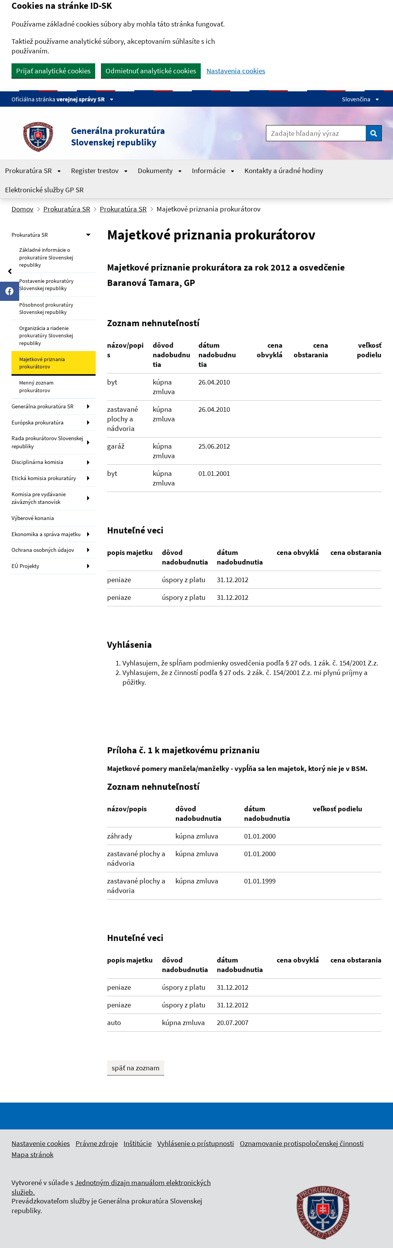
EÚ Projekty (25, 566)
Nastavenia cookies (235, 70)
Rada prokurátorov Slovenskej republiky (47, 442)
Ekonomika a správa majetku (46, 534)
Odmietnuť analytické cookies (151, 70)
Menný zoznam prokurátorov (36, 386)
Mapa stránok (32, 1154)
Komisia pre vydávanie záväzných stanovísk (39, 498)
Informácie (209, 170)
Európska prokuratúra (38, 422)
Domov (22, 208)
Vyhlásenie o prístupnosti (195, 1143)
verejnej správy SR (81, 99)
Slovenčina (357, 99)
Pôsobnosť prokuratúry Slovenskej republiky (46, 308)
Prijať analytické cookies (53, 70)
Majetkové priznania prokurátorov (42, 363)
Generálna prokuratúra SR (43, 406)
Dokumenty (156, 170)
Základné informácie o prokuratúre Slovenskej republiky (46, 257)
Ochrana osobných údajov (43, 549)
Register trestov (95, 170)
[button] (120, 136)
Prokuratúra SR (29, 170)
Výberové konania (33, 518)
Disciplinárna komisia (37, 462)
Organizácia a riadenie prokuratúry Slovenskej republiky (46, 336)
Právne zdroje (97, 1143)
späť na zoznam (136, 1067)
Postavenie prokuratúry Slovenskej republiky (46, 284)
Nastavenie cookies (41, 1143)
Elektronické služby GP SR (44, 189)
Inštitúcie (138, 1143)
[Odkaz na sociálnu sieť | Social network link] (9, 291)
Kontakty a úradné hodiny (283, 170)
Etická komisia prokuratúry (44, 478)
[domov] (324, 1244)
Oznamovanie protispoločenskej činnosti (302, 1143)
